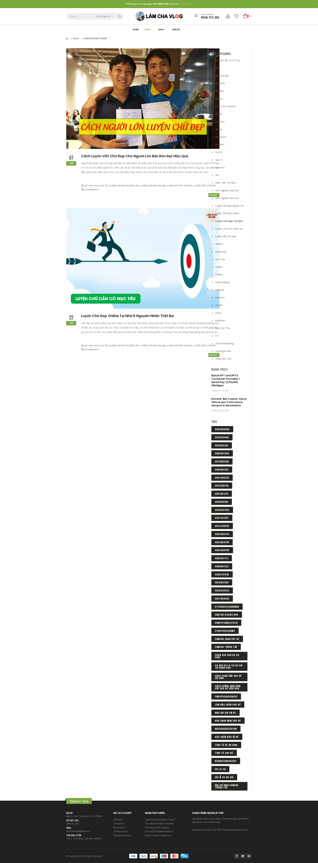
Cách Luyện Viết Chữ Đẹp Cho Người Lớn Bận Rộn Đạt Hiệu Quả (134, 156)
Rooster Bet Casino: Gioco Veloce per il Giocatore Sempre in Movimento (229, 402)
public (218, 312)
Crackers (220, 121)
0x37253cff (222, 517)
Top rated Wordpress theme (159, 823)
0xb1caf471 (221, 558)
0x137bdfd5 (222, 485)
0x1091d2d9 (221, 501)
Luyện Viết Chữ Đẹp (205, 185)
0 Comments (92, 189)
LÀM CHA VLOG (96, 185)
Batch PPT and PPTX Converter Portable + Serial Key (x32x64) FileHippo (225, 380)
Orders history (120, 831)
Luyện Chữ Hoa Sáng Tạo (229, 228)
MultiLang (220, 251)
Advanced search (122, 835)
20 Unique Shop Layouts (157, 827)
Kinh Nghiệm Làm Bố (226, 190)
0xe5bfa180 (222, 582)
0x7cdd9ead (222, 461)
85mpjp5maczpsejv (226, 622)
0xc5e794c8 (222, 574)
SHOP (161, 29)
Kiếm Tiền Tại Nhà (225, 182)
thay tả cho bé (224, 753)
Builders (219, 90)
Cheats (219, 113)
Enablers (219, 144)
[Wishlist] (236, 16)
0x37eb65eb (222, 477)
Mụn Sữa (220, 259)
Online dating (222, 282)
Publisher (220, 320)
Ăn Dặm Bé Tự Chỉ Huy (227, 60)
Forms (218, 152)
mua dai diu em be (225, 712)
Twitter (242, 856)
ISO (217, 175)
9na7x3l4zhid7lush (226, 614)
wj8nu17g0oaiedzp (226, 761)
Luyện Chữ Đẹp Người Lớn (124, 185)
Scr (217, 335)
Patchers (220, 297)
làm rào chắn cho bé (228, 704)
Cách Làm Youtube (225, 106)
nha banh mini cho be (228, 720)
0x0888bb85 (222, 429)
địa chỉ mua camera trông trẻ (226, 786)
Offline (218, 274)
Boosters (220, 83)
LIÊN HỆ (176, 29)
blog (217, 68)
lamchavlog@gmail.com (78, 831)
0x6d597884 (222, 453)
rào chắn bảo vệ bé (227, 736)
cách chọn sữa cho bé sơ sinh (228, 677)
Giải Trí (219, 159)
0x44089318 (222, 542)
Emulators (220, 136)
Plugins (219, 305)
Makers (219, 243)
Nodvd (218, 266)
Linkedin (248, 856)
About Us (118, 819)
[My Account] (228, 16)
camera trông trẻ (226, 646)
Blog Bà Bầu (222, 75)
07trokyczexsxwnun (227, 606)
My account (119, 827)
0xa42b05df (222, 550)
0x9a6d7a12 (222, 469)
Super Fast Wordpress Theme (160, 819)
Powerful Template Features (159, 831)
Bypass (219, 98)
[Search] (120, 16)
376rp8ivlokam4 (225, 630)
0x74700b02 (222, 526)
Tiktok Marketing (224, 343)
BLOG (147, 29)
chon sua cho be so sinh (227, 656)
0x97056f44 (222, 534)
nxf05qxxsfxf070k (226, 728)
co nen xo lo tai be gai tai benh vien (229, 666)
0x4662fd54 (222, 510)
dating (218, 129)
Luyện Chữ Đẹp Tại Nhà (179, 185)
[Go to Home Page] (67, 39)
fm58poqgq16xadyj (226, 696)
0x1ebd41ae (221, 445)
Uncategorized (223, 351)
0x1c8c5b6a (222, 437)
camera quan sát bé (227, 639)
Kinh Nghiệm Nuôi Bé (226, 198)
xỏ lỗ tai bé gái (224, 777)
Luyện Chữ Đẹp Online (152, 185)
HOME (136, 29)
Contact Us (118, 823)
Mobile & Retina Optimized (158, 835)
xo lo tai (220, 769)
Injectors (220, 167)
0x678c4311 (221, 493)
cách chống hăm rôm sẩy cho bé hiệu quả (227, 687)
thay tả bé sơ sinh (226, 745)
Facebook (236, 856)
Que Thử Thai (222, 328)
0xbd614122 (222, 566)
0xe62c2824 (222, 590)
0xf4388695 (222, 598)
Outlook (219, 289)
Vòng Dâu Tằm (223, 358)
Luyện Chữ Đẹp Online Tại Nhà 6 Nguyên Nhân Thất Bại (127, 315)
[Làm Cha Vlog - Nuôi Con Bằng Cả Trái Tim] (159, 16)
